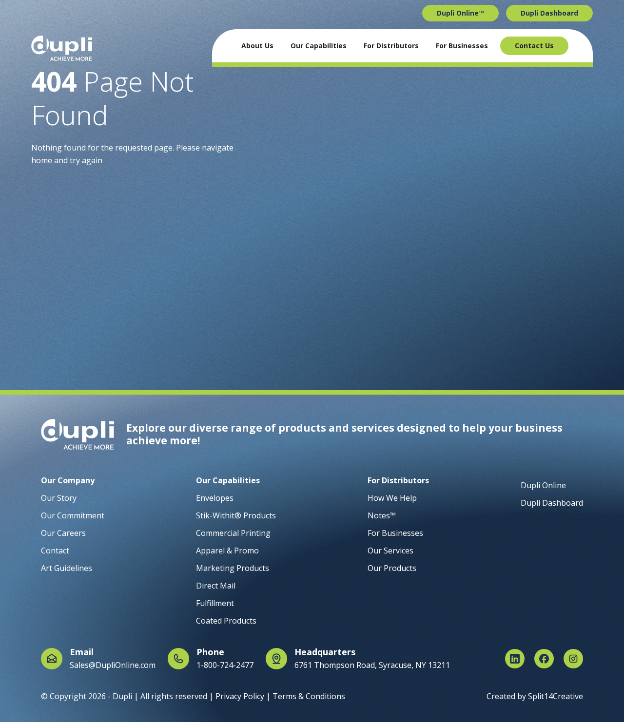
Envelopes (215, 498)
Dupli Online (543, 485)
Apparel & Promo (227, 550)
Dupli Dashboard (549, 13)
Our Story (59, 498)
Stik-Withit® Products (236, 515)
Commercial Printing (233, 533)
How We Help (392, 498)
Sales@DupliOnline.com (113, 665)
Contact (55, 550)
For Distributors (391, 45)
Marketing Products (232, 568)
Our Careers (63, 533)
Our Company (68, 480)
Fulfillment (215, 603)
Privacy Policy (239, 696)
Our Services (390, 550)
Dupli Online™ (460, 13)
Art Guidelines (66, 568)
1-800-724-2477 (225, 665)
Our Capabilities (319, 45)
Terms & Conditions (309, 696)
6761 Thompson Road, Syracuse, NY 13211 (372, 665)
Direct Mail (215, 585)
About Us (257, 45)
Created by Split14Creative (535, 696)
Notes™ (382, 515)
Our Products (392, 568)
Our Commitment (72, 515)
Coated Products (226, 620)
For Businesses (462, 45)
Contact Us (534, 45)
